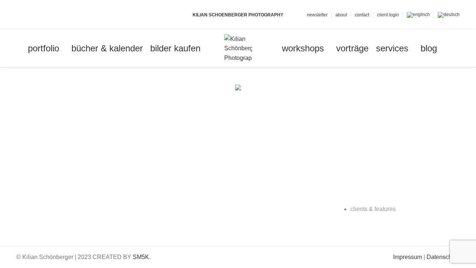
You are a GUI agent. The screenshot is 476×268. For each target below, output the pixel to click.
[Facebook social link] (20, 15)
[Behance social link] (46, 15)
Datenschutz (443, 257)
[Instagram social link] (37, 15)
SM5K (141, 257)
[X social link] (29, 15)
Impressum (407, 257)
